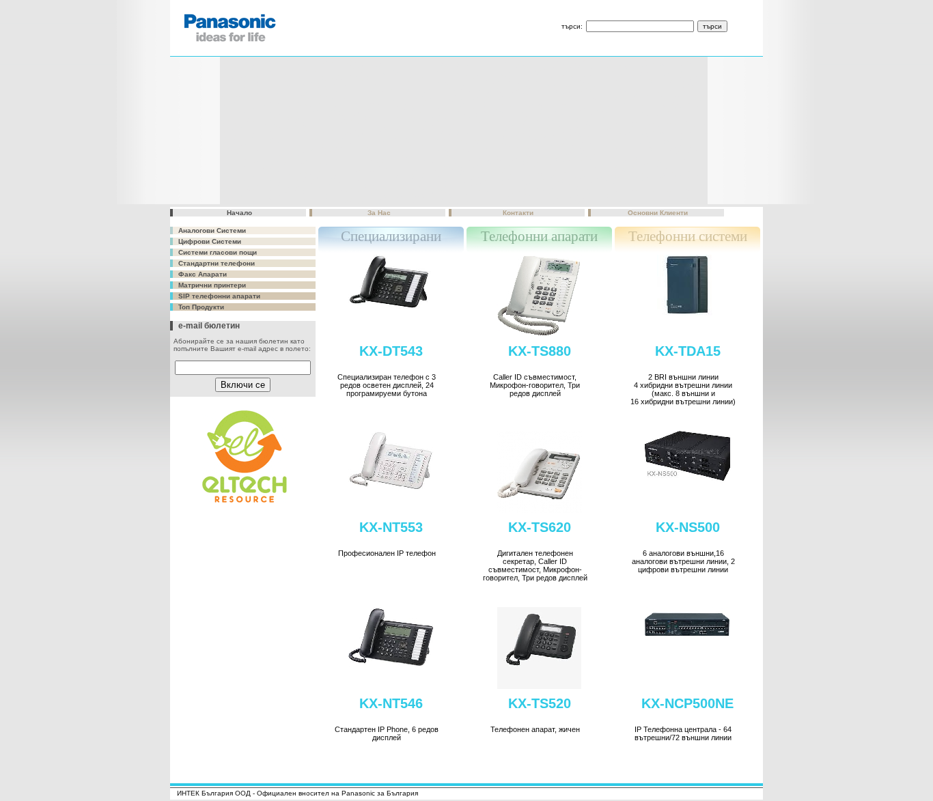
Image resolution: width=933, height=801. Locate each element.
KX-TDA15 (688, 351)
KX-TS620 (539, 527)
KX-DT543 (391, 351)
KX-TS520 (539, 703)
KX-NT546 (391, 703)
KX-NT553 (391, 527)
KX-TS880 (539, 351)
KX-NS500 (688, 527)
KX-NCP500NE (687, 703)
